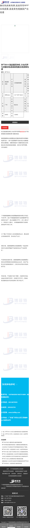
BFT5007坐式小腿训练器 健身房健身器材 (12, 442)
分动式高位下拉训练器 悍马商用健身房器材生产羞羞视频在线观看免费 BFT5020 (15, 447)
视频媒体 (25, 473)
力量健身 (21, 19)
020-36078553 (8, 498)
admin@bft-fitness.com (10, 502)
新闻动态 (19, 473)
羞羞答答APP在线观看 (13, 19)
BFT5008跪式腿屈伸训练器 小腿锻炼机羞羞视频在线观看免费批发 (15, 444)
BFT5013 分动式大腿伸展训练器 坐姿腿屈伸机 (16, 431)
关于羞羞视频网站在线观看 (16, 469)
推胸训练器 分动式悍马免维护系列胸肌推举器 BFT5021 (15, 461)
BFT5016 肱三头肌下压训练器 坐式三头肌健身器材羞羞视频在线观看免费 (15, 451)
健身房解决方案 (6, 473)
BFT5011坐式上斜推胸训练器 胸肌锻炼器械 (12, 458)
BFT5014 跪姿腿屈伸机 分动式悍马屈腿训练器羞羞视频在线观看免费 (15, 454)
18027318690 (7, 500)
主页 (7, 19)
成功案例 (13, 473)
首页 (8, 469)
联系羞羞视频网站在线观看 (15, 476)
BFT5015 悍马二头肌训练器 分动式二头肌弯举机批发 (15, 449)
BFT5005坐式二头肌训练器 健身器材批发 (12, 463)
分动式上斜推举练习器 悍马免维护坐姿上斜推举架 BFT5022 (15, 456)
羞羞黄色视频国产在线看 (21, 471)
